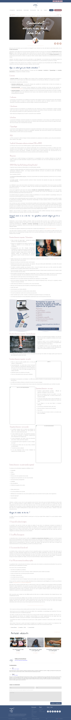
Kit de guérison (12, 10)
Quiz (41, 10)
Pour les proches (33, 10)
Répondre (17, 675)
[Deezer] (60, 1)
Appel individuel (19, 10)
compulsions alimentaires (17, 88)
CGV (46, 718)
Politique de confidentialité (35, 718)
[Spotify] (58, 1)
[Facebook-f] (53, 1)
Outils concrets (58, 10)
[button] (55, 43)
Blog (38, 10)
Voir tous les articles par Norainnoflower (21, 660)
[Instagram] (55, 1)
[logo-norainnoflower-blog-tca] (11, 710)
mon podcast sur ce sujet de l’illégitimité (22, 582)
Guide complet (26, 10)
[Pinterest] (62, 1)
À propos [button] (45, 10)
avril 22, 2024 (13, 675)
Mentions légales (24, 718)
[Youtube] (56, 1)
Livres (52, 10)
